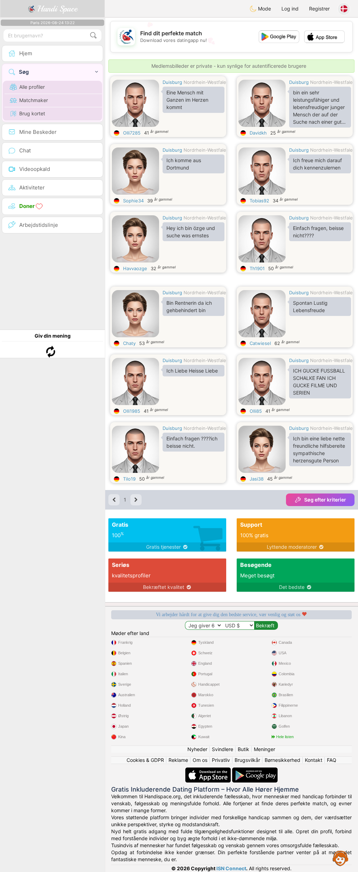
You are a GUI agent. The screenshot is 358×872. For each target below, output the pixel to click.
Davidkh (258, 133)
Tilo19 (129, 479)
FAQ (331, 760)
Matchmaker (33, 100)
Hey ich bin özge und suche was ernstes (190, 231)
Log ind (290, 9)
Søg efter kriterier (325, 500)
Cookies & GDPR (145, 760)
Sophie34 (133, 200)
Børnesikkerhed (282, 760)
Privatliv (221, 760)
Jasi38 (257, 479)
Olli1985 (131, 411)
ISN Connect (231, 868)
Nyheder (197, 749)
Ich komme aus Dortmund (183, 164)
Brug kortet (32, 113)
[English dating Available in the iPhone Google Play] (255, 771)
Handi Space (56, 8)
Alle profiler (32, 87)
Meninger (264, 749)
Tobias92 (259, 200)
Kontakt (313, 760)
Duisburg (172, 82)
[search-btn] (93, 35)
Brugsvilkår (247, 760)
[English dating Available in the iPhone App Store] (208, 771)
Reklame (178, 760)
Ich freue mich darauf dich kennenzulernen (317, 164)
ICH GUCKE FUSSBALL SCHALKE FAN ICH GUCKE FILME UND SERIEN (319, 382)
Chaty (129, 343)
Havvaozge (135, 268)
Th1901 (257, 268)
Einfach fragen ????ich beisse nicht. (191, 442)
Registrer (319, 9)
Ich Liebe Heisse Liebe (192, 371)
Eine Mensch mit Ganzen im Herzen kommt (187, 99)
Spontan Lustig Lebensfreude (310, 306)
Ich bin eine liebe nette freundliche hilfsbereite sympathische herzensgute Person (319, 449)
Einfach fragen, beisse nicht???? (318, 231)
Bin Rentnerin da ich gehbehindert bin (189, 306)
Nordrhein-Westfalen (206, 82)
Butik (243, 749)
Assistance (340, 858)
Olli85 (256, 411)
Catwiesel (260, 343)
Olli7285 (132, 133)
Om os (200, 760)
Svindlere (222, 749)
